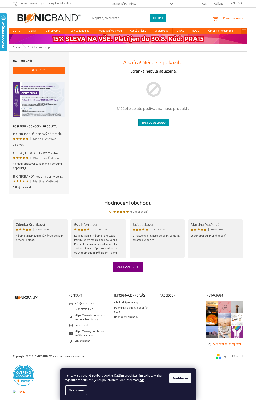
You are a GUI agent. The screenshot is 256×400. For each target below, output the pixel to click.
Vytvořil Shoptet (233, 356)
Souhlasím (180, 378)
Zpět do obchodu (154, 122)
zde (142, 380)
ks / (38, 70)
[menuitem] (16, 31)
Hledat (158, 18)
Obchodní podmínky (124, 4)
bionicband (81, 325)
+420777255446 (84, 309)
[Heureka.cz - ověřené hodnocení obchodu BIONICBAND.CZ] (23, 375)
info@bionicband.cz (87, 303)
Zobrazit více (128, 267)
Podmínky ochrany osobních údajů (131, 310)
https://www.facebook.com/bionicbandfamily (90, 317)
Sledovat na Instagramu (227, 344)
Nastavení (76, 390)
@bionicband (82, 341)
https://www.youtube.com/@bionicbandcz (89, 333)
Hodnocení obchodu (128, 202)
